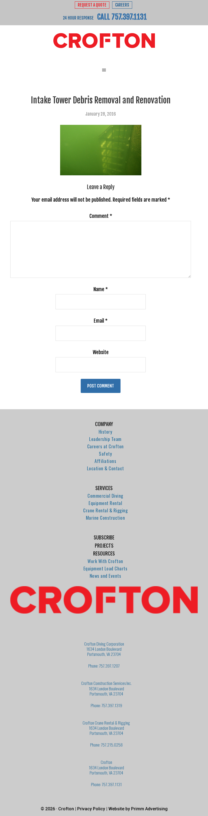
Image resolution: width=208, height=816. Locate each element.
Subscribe (104, 537)
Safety (105, 453)
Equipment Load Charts (105, 568)
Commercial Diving (105, 495)
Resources (104, 553)
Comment (100, 216)
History (105, 431)
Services (104, 487)
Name (100, 289)
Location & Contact (105, 468)
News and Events (105, 575)
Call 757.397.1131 (122, 16)
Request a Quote (92, 5)
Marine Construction (105, 517)
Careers (122, 5)
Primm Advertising (149, 808)
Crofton (104, 41)
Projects (104, 545)
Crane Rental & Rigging (105, 510)
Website (101, 352)
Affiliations (105, 461)
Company (104, 423)
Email (101, 321)
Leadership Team (105, 439)
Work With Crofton (105, 561)
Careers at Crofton (105, 446)
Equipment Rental (105, 503)
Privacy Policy (91, 808)
